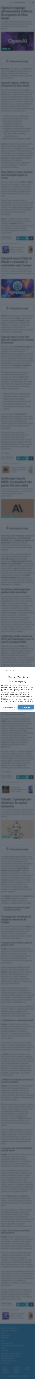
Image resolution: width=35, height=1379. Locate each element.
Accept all (26, 707)
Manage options (9, 707)
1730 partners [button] (12, 685)
